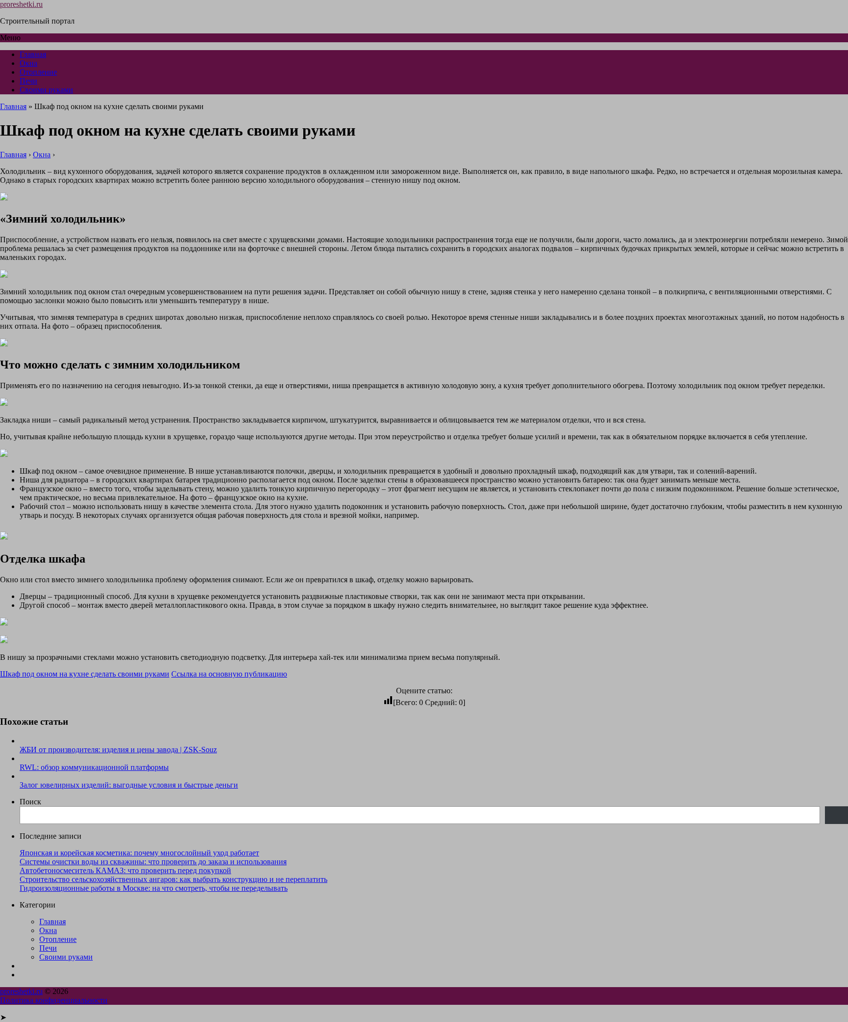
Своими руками (46, 89)
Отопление (38, 72)
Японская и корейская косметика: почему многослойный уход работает (139, 853)
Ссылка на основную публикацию (229, 674)
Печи (28, 81)
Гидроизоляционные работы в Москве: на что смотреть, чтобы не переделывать (154, 888)
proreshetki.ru (21, 4)
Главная (33, 54)
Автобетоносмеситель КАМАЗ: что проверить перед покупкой (125, 870)
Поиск (30, 801)
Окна (28, 63)
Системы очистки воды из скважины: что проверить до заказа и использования (153, 861)
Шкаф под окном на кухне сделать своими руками (84, 674)
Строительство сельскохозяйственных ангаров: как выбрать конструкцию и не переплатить (173, 879)
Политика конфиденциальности (53, 1000)
